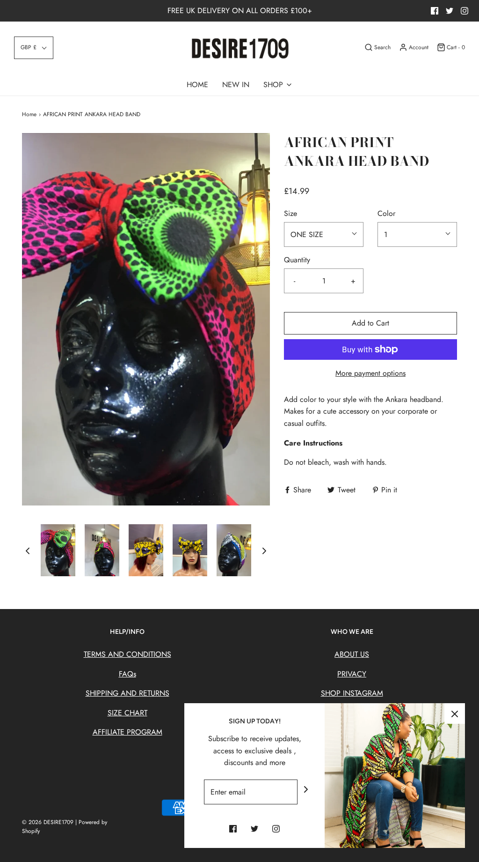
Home (29, 114)
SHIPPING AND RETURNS (127, 693)
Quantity (297, 259)
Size (290, 213)
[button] (33, 48)
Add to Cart (370, 323)
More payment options (370, 373)
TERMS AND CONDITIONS (127, 654)
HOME (197, 84)
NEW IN (235, 84)
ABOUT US (351, 654)
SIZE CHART (127, 712)
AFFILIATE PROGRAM (127, 732)
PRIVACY (351, 674)
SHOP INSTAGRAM (352, 693)
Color (386, 213)
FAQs (127, 674)
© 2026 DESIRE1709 (48, 822)
